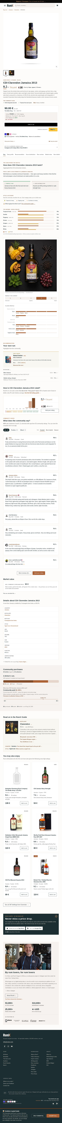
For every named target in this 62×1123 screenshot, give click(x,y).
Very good (13, 87)
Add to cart (31, 124)
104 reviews (14, 841)
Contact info (6, 1085)
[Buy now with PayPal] (53, 129)
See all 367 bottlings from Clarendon (17, 904)
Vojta (10, 437)
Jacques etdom (13, 475)
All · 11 (6, 430)
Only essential (38, 1115)
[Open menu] (4, 5)
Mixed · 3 (22, 430)
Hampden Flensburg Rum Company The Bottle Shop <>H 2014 (16, 789)
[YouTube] (11, 1046)
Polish (7, 220)
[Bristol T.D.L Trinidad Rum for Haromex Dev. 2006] (45, 867)
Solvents (22, 330)
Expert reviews (35, 1058)
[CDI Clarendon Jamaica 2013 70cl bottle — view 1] (5, 72)
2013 (6, 647)
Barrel (17, 317)
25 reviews (14, 886)
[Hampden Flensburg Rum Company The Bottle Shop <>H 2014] (16, 775)
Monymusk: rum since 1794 (28, 736)
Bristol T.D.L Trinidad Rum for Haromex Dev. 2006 (43, 881)
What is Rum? (34, 1054)
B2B (47, 1061)
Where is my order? (8, 1081)
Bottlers (33, 1067)
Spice (7, 226)
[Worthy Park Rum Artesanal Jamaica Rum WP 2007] (45, 822)
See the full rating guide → (33, 393)
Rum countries (34, 1063)
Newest (56, 430)
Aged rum (6, 80)
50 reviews (42, 841)
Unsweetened (14, 625)
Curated (42, 430)
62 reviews (42, 886)
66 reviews (14, 795)
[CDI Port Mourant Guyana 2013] (16, 867)
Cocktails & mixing (32, 200)
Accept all (53, 1115)
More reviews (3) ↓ (24, 573)
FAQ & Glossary (35, 1056)
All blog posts (34, 1061)
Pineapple (27, 326)
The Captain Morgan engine (28, 739)
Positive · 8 (14, 430)
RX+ (47, 1065)
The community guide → (28, 203)
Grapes (8, 223)
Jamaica (7, 609)
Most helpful (49, 430)
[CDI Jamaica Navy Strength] (45, 775)
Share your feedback (8, 1083)
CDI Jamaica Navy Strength (42, 788)
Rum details (57, 154)
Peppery (8, 217)
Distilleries (33, 1065)
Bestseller (5, 1056)
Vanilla (5, 214)
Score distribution (30, 154)
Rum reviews (40, 154)
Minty (4, 229)
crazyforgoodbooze (14, 544)
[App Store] (53, 1103)
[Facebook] (4, 1046)
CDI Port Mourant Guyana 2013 (14, 880)
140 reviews (43, 795)
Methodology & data (51, 1056)
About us (48, 1054)
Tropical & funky (9, 200)
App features (49, 1058)
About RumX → (11, 995)
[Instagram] (8, 1046)
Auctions (5, 1061)
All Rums (5, 1054)
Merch (4, 1065)
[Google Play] (57, 1103)
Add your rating (49, 410)
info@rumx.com (8, 1042)
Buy (4, 154)
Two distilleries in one (27, 741)
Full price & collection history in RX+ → (14, 696)
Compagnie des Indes (11, 620)
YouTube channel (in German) (14, 999)
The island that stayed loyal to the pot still (29, 746)
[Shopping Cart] (57, 5)
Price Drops (34, 1073)
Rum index (33, 1071)
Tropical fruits (9, 211)
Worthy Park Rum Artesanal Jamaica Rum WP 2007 (45, 836)
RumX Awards (6, 1063)
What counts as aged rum (24, 748)
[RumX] (10, 5)
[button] (31, 41)
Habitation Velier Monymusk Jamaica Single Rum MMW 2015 (16, 836)
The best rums (7, 1058)
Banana (22, 326)
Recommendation (19, 154)
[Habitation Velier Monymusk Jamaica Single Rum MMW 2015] (16, 822)
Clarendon (7, 615)
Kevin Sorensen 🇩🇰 (14, 495)
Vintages (33, 1069)
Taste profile (10, 154)
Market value (48, 154)
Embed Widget (50, 1063)
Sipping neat (20, 200)
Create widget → (23, 661)
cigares (11, 455)
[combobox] (34, 5)
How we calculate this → (9, 593)
